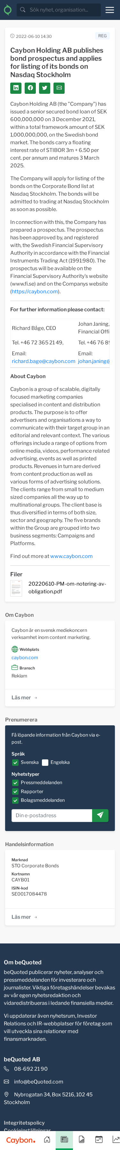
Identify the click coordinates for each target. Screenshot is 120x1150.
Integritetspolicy (24, 1123)
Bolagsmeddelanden (43, 800)
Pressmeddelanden (41, 782)
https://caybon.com (35, 291)
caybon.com (25, 657)
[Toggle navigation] (109, 10)
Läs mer (21, 697)
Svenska (30, 762)
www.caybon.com (71, 556)
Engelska (60, 762)
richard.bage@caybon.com (44, 361)
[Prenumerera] (100, 815)
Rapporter (32, 791)
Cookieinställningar (27, 1131)
